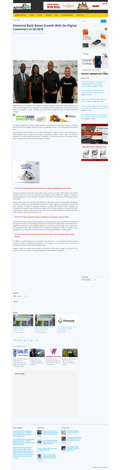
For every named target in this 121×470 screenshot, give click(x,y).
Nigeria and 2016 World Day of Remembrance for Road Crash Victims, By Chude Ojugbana (71, 440)
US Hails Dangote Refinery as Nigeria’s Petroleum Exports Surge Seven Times (50, 442)
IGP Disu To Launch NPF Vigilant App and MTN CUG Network (47, 449)
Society (40, 15)
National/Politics (20, 15)
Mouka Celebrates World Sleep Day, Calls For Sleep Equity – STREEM (22, 432)
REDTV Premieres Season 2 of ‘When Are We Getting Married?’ (23, 443)
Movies (32, 15)
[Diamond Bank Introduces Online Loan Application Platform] (67, 320)
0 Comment (33, 33)
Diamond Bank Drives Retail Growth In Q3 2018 (21, 328)
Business (48, 15)
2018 (27, 20)
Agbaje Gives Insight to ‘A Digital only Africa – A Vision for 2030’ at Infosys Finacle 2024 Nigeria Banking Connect (23, 455)
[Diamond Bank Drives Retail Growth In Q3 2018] (23, 320)
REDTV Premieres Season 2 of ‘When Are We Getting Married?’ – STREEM (23, 440)
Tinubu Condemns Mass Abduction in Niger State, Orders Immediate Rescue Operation (47, 457)
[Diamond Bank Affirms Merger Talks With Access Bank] (45, 320)
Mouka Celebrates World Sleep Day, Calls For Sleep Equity (22, 435)
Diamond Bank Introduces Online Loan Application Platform (67, 328)
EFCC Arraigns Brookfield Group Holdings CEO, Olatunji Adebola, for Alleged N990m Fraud (94, 117)
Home (22, 20)
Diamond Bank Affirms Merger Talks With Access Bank (44, 328)
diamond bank (42, 33)
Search (103, 21)
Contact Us (80, 15)
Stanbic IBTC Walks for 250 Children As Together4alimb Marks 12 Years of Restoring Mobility (93, 84)
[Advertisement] (45, 48)
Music (56, 15)
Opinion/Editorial (67, 15)
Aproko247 (104, 467)
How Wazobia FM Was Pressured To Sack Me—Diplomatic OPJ (73, 448)
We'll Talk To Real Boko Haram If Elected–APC (73, 431)
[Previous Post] (75, 20)
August (31, 20)
